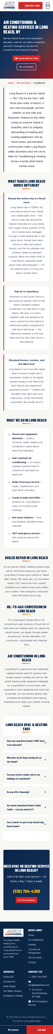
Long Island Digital (32, 1021)
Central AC (8, 976)
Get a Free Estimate (26, 900)
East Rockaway (39, 993)
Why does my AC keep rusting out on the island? (24, 759)
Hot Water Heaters (12, 991)
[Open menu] (48, 5)
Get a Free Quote (26, 67)
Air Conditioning (35, 940)
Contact (32, 962)
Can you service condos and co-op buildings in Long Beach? (23, 776)
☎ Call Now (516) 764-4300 (26, 58)
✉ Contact (13, 1029)
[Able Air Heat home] (9, 5)
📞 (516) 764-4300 (30, 5)
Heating (32, 944)
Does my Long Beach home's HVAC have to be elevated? (26, 742)
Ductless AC (9, 981)
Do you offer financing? (18, 791)
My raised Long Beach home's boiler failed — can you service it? (24, 807)
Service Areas (23, 83)
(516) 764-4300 (39, 976)
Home (11, 83)
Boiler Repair (9, 986)
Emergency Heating (13, 995)
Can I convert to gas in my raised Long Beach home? (25, 824)
